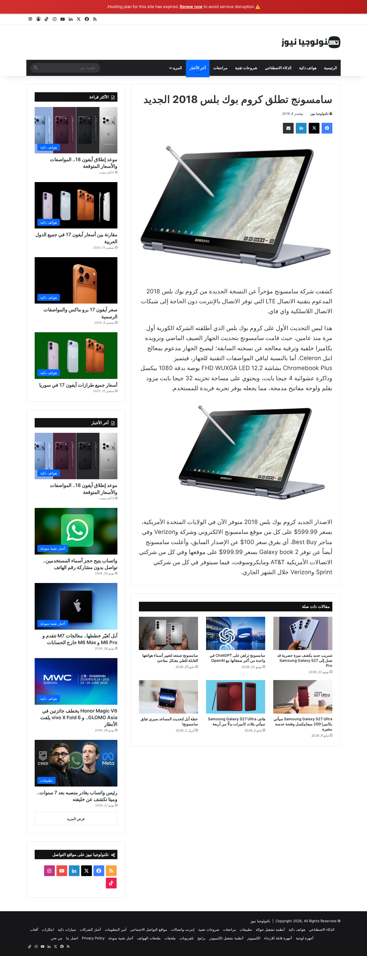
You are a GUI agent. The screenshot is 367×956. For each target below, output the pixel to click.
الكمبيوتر (253, 938)
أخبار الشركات (90, 929)
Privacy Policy (93, 938)
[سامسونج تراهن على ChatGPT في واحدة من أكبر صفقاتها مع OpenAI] (235, 633)
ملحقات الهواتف (149, 938)
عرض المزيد (76, 819)
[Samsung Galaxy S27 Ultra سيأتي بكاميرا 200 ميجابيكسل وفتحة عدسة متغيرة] (302, 696)
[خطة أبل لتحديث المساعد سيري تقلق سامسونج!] (168, 696)
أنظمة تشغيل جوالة (270, 929)
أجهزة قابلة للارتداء (278, 938)
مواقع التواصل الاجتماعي (148, 929)
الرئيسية (330, 67)
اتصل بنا (72, 938)
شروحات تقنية (246, 67)
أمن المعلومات (116, 929)
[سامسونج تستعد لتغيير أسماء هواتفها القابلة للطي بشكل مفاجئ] (168, 633)
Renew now (191, 6)
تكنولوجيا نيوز (319, 114)
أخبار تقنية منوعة (120, 938)
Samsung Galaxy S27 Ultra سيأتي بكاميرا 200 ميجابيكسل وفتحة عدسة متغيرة (303, 724)
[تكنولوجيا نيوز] (311, 42)
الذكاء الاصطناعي (278, 67)
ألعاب (34, 929)
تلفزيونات (186, 938)
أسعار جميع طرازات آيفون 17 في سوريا (78, 385)
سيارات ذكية (67, 929)
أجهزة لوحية (305, 938)
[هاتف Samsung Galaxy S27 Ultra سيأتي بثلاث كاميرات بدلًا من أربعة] (235, 696)
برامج (201, 938)
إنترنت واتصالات (183, 929)
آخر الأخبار (198, 67)
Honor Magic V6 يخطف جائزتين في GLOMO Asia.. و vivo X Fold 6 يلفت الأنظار (78, 717)
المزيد (177, 67)
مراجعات (220, 67)
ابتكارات (48, 929)
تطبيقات (246, 929)
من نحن (56, 938)
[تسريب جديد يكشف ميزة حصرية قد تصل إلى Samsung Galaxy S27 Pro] (302, 633)
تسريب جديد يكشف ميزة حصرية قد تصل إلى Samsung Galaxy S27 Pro (304, 660)
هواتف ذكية (307, 67)
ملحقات (170, 938)
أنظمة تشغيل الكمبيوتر (226, 938)
